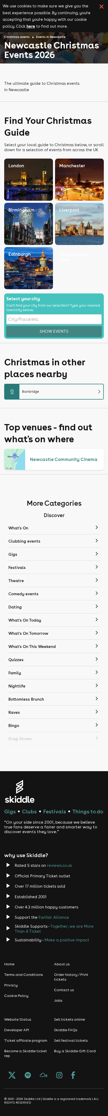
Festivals (54, 811)
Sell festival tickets (71, 1040)
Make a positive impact (67, 939)
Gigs (10, 811)
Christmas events (17, 37)
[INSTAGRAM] (59, 1075)
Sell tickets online (69, 1019)
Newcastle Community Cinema (64, 459)
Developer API (16, 1029)
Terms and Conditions (23, 974)
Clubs (29, 811)
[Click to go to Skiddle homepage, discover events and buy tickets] (19, 791)
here (30, 26)
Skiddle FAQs (65, 1029)
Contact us (64, 989)
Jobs (58, 1000)
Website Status (17, 1019)
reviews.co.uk (59, 865)
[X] (12, 1075)
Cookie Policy (16, 995)
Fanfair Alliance (54, 917)
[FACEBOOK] (73, 1075)
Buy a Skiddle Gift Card (75, 1051)
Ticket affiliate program (25, 1040)
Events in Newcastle (50, 37)
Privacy (11, 985)
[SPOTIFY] (28, 1075)
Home (9, 964)
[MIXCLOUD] (43, 1075)
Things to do (87, 811)
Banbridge (56, 391)
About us (62, 964)
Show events (54, 331)
